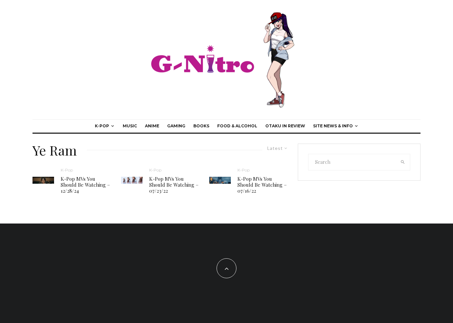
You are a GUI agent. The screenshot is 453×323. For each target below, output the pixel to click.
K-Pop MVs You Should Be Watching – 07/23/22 (174, 185)
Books (201, 125)
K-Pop (102, 125)
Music (130, 125)
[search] (403, 162)
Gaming (176, 125)
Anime (152, 125)
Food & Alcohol (237, 125)
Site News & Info (333, 125)
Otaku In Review (285, 125)
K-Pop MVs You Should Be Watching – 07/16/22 (262, 185)
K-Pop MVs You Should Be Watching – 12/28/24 (85, 185)
